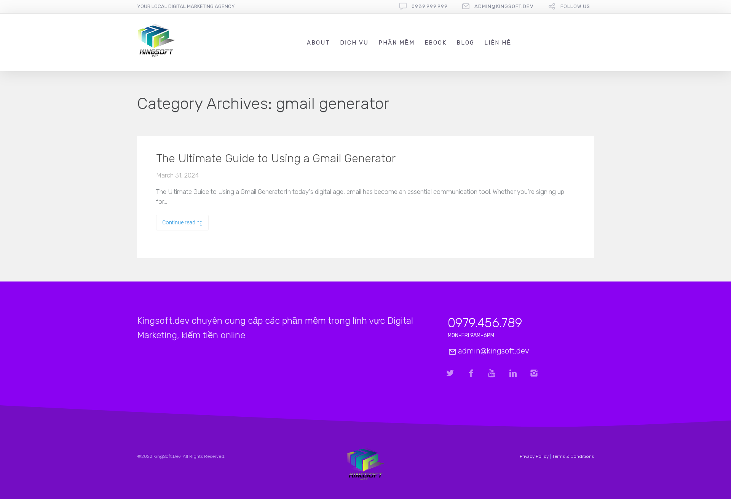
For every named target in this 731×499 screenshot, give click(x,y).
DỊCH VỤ (354, 42)
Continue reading (182, 222)
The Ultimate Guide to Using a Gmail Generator (276, 158)
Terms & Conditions (573, 456)
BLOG (465, 42)
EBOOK (436, 42)
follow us (575, 6)
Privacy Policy (534, 456)
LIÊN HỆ (497, 42)
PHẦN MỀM (396, 42)
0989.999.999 (430, 6)
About (318, 42)
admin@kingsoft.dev (504, 6)
